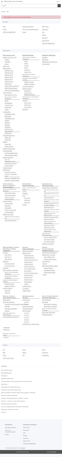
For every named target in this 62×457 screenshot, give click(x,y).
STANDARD (7, 127)
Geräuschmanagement (27, 86)
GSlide (4, 355)
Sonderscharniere (26, 286)
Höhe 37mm (27, 202)
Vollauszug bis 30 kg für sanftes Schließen (51, 200)
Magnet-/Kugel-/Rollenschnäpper (50, 265)
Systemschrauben (9, 165)
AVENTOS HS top (9, 72)
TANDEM (7, 120)
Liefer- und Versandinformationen (30, 29)
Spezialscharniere (28, 275)
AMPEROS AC (8, 133)
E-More (26, 61)
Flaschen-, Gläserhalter (10, 210)
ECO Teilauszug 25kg (49, 239)
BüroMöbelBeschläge (6, 373)
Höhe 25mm (27, 200)
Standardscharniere (29, 255)
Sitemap (44, 35)
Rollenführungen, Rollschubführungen (47, 234)
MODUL (7, 100)
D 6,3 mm (26, 304)
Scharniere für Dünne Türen (31, 259)
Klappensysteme (7, 68)
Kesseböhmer (45, 355)
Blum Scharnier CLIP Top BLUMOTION (11, 97)
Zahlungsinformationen (27, 26)
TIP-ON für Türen (9, 105)
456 (4, 349)
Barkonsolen (8, 205)
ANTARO (7, 59)
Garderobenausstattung (8, 302)
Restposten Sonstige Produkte (12, 180)
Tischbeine (25, 100)
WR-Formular (45, 26)
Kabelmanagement (27, 88)
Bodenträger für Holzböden (50, 304)
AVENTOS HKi (8, 83)
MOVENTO (7, 122)
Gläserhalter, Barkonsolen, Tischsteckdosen (9, 313)
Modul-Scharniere (28, 279)
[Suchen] (59, 5)
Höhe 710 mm (27, 102)
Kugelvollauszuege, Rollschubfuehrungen (11, 389)
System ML (7, 292)
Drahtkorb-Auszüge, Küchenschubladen (9, 198)
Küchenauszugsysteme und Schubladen (9, 190)
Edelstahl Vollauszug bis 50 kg (51, 217)
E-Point (26, 67)
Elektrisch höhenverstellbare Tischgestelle (29, 58)
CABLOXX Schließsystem (9, 148)
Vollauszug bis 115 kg (49, 227)
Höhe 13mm (27, 198)
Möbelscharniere (26, 253)
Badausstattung (6, 299)
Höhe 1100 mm (28, 107)
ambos (24, 349)
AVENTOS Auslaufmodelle (11, 88)
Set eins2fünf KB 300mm (11, 220)
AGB (43, 32)
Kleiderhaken (6, 327)
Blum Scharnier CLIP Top (11, 94)
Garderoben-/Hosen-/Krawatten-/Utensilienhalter (16, 304)
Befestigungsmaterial (8, 157)
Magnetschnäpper (48, 268)
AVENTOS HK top (9, 77)
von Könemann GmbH (8, 358)
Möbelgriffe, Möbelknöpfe (7, 378)
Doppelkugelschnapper (49, 270)
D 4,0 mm (26, 315)
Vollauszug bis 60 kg (49, 219)
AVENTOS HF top (9, 70)
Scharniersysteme (7, 92)
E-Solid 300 (27, 70)
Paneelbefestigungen (27, 308)
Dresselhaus (45, 352)
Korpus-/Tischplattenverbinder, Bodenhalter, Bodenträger (14, 406)
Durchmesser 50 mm (10, 265)
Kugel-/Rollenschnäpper (49, 272)
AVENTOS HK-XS (9, 81)
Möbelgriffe (44, 57)
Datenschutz (45, 29)
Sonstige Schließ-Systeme (50, 259)
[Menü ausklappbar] (2, 1)
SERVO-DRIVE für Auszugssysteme (9, 130)
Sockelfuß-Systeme (7, 288)
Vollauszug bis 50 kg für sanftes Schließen (51, 210)
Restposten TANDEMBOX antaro (11, 175)
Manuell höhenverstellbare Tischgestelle (28, 75)
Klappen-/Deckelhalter (27, 251)
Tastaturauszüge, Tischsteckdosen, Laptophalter (30, 97)
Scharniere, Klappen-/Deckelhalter (9, 395)
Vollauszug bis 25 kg (49, 197)
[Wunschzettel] (51, 1)
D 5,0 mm (26, 319)
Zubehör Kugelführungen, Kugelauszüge (50, 230)
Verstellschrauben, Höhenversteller (30, 324)
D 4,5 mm (26, 317)
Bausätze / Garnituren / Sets (9, 57)
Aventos (7, 64)
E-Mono (26, 63)
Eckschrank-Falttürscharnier (31, 273)
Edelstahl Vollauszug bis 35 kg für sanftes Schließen (51, 204)
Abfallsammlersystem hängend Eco (12, 217)
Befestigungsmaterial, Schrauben (9, 403)
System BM (7, 290)
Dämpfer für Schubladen (48, 243)
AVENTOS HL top (9, 75)
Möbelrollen (25, 109)
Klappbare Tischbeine (29, 84)
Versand (23, 448)
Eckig (23, 196)
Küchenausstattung (7, 201)
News (4, 26)
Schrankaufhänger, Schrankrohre (11, 316)
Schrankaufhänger (9, 212)
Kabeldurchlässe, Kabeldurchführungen (29, 93)
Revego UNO (8, 144)
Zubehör (7, 109)
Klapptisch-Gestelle (28, 82)
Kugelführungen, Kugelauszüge (49, 187)
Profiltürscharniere (28, 264)
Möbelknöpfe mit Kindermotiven (49, 61)
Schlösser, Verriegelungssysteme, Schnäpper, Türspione (14, 398)
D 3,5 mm (26, 313)
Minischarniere (27, 270)
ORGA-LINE (8, 139)
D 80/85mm (25, 193)
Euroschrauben (26, 299)
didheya (24, 352)
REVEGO (5, 142)
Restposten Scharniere (10, 172)
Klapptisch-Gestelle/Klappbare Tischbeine (10, 280)
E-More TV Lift (27, 72)
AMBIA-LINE (8, 137)
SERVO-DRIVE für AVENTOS (12, 86)
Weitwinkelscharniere (29, 257)
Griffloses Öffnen (26, 290)
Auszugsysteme (6, 111)
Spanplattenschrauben (27, 306)
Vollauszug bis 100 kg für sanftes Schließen (50, 222)
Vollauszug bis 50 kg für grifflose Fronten (49, 214)
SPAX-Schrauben (26, 310)
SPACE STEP (6, 66)
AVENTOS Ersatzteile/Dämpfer (12, 90)
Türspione (44, 263)
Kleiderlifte (7, 306)
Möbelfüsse (5, 261)
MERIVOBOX (8, 116)
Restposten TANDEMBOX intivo (12, 178)
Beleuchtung (6, 329)
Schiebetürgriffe (46, 64)
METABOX (7, 125)
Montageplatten (8, 103)
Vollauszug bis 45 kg (49, 207)
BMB (4, 352)
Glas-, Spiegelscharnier (29, 268)
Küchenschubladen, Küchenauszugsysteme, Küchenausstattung (16, 381)
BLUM (43, 349)
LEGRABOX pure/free (10, 114)
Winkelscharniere (28, 277)
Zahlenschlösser (46, 261)
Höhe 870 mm (27, 105)
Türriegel (44, 274)
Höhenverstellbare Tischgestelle (10, 270)
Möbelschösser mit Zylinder (48, 254)
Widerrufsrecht (45, 40)
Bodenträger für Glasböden (50, 306)
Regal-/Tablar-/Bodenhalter (48, 312)
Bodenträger (45, 302)
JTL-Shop (54, 451)
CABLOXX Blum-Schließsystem (49, 252)
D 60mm (24, 191)
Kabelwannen (27, 90)
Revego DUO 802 (9, 146)
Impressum (44, 37)
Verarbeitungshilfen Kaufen (11, 153)
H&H (23, 355)
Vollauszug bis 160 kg (49, 225)
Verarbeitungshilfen (7, 150)
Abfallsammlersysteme (8, 214)
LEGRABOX (7, 61)
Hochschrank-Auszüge (10, 193)
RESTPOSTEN (6, 170)
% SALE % (6, 337)
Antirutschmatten (9, 203)
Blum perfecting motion (6, 370)
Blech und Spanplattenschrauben (10, 160)
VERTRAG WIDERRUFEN (9, 32)
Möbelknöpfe (45, 59)
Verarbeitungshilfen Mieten (11, 155)
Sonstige (24, 204)
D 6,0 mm (26, 302)
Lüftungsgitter (8, 208)
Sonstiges (7, 310)
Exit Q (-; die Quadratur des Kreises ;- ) (29, 188)
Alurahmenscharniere (29, 266)
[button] (48, 1)
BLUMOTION (8, 107)
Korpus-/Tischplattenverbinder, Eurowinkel (49, 309)
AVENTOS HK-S (8, 79)
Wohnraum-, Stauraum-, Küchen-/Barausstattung (13, 401)
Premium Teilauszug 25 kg (50, 237)
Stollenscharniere (28, 262)
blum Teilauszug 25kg (49, 241)
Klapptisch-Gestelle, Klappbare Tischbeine (29, 79)
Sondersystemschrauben (11, 163)
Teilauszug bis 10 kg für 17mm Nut (51, 190)
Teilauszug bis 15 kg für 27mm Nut (51, 194)
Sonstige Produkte (7, 168)
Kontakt (5, 29)
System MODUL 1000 (49, 257)
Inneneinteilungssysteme (9, 135)
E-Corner (26, 65)
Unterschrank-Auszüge (10, 195)
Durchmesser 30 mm (10, 263)
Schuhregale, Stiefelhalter (11, 308)
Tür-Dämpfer (25, 288)
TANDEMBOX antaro (10, 118)
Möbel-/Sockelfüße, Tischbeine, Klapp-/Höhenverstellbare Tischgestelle (18, 392)
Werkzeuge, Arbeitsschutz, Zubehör (9, 334)
